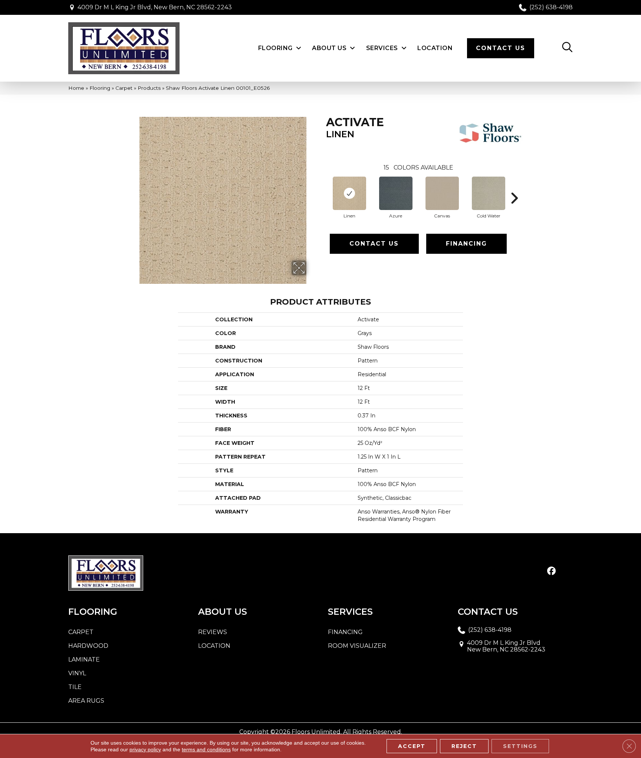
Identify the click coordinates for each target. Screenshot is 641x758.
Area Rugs (86, 700)
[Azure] (395, 193)
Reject (464, 746)
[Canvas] (442, 193)
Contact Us (374, 243)
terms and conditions (206, 749)
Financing (466, 243)
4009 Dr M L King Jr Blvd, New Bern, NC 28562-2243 (155, 7)
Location (214, 645)
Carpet (123, 88)
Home (76, 88)
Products (149, 88)
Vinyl (77, 673)
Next (514, 187)
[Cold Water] (488, 193)
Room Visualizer (357, 645)
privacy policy (145, 749)
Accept (411, 746)
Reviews (212, 632)
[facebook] (551, 571)
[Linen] (349, 193)
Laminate (84, 659)
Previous (322, 187)
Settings (520, 746)
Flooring (99, 88)
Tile (75, 686)
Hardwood (88, 645)
